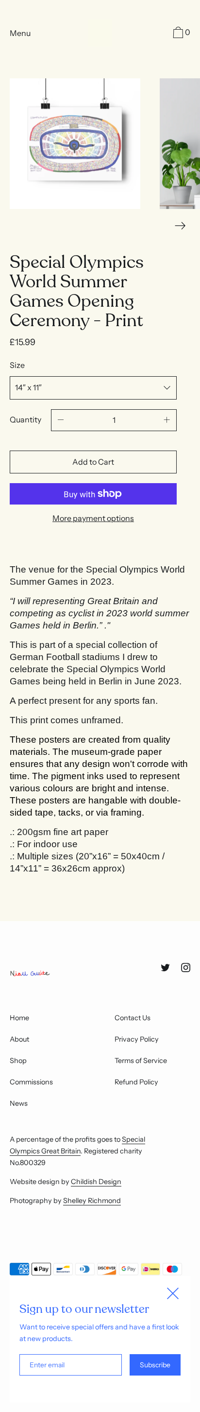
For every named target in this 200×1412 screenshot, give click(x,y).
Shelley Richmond (92, 1200)
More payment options (93, 518)
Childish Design (96, 1181)
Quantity (25, 419)
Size (17, 365)
